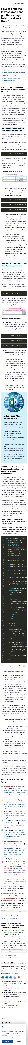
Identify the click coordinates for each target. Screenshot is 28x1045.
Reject (19, 1041)
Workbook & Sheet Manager (12, 846)
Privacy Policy (10, 1037)
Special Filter (7, 857)
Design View (8, 844)
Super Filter (17, 854)
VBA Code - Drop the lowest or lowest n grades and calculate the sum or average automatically (14, 78)
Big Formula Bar (18, 844)
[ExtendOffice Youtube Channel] (9, 1022)
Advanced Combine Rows (15, 881)
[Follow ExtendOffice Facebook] (2, 1022)
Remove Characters (12, 864)
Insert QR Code (12, 872)
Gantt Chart (15, 866)
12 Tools (18, 862)
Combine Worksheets (16, 850)
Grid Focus (18, 841)
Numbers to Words (9, 877)
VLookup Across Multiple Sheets (14, 815)
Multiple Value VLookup (18, 813)
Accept (7, 1041)
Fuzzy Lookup (8, 818)
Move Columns (21, 832)
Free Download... (13, 918)
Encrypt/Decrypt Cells (10, 852)
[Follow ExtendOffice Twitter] (6, 1022)
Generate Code (16, 790)
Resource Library (9, 848)
